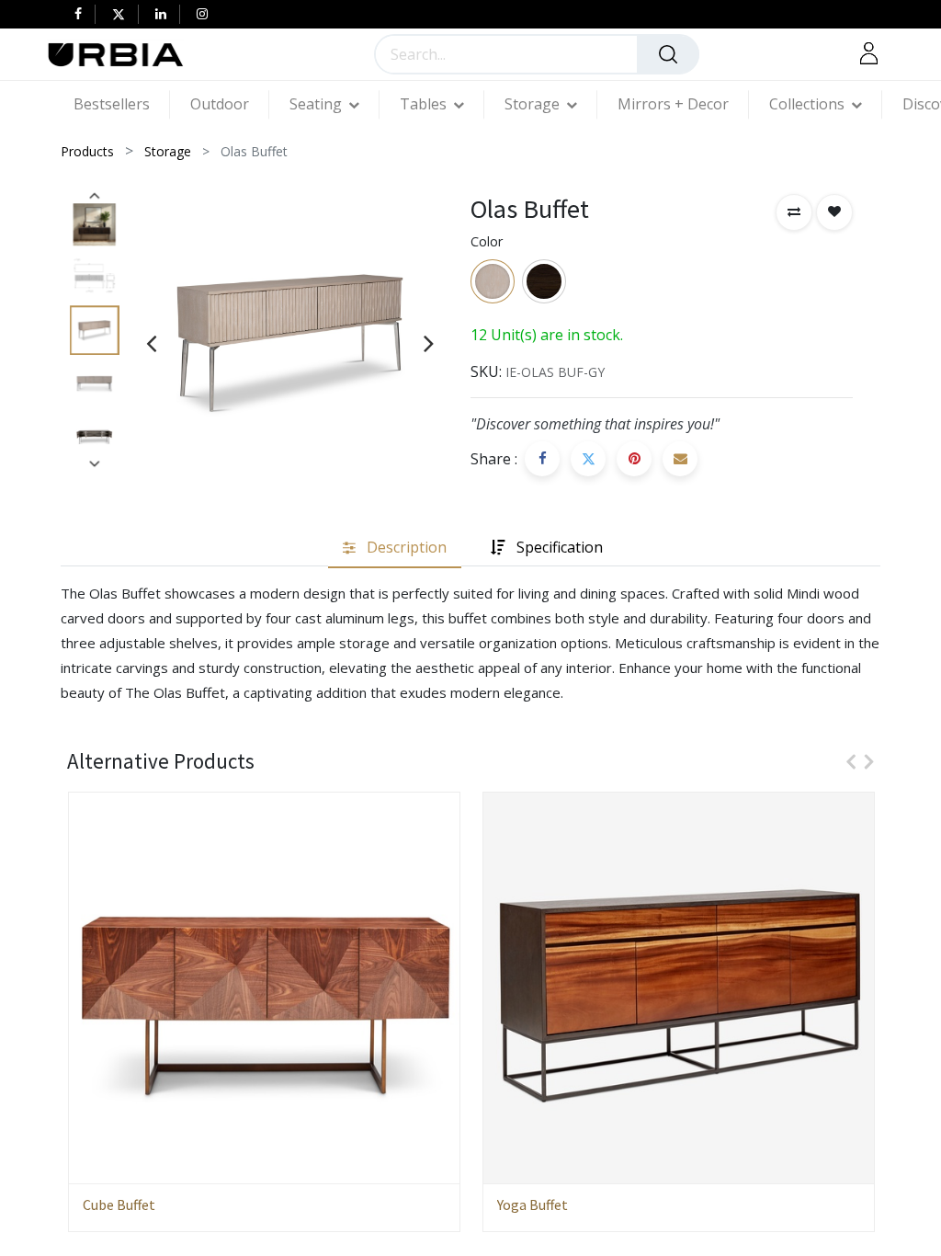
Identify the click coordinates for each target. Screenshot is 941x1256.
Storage (167, 151)
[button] (794, 212)
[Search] (668, 54)
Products (87, 151)
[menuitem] (122, 104)
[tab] (394, 547)
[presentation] (151, 343)
